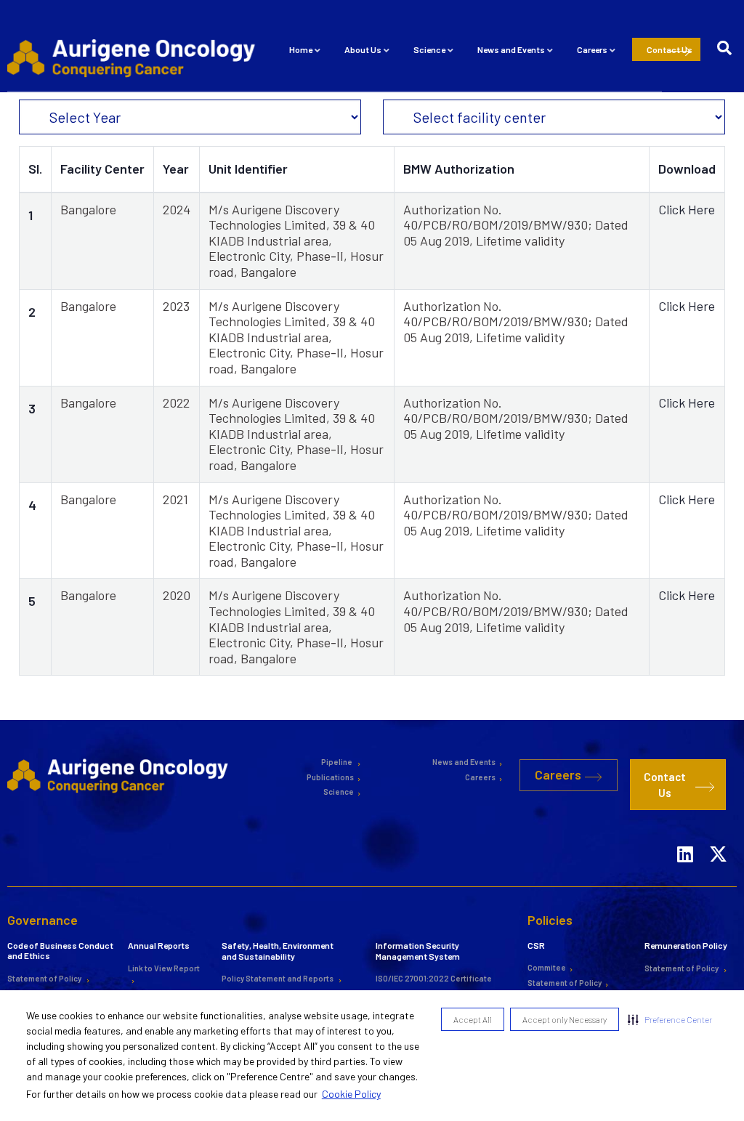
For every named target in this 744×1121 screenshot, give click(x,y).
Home (300, 49)
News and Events (511, 49)
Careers (592, 49)
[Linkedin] (685, 835)
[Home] (133, 57)
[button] (670, 1019)
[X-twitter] (717, 835)
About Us (362, 49)
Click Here (686, 209)
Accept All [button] (472, 1019)
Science (429, 49)
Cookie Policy (351, 1094)
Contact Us (669, 49)
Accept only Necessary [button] (564, 1019)
